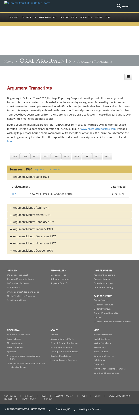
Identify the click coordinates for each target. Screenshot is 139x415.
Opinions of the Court (17, 274)
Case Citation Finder (16, 300)
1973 (76, 156)
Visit (96, 330)
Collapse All (54, 169)
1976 (45, 156)
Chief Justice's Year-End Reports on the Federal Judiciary (26, 365)
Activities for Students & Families (109, 368)
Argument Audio (102, 279)
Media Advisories (15, 343)
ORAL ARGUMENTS (47, 17)
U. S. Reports (13, 287)
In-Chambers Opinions (18, 283)
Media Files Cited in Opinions (21, 296)
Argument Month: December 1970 (34, 236)
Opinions (12, 270)
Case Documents (103, 296)
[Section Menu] (128, 77)
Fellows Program (64, 395)
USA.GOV (48, 398)
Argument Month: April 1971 (30, 207)
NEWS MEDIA (86, 17)
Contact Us (10, 395)
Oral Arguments (45, 61)
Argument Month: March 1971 (31, 215)
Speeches (11, 351)
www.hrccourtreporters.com (98, 129)
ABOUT (98, 17)
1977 (35, 156)
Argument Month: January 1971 (32, 229)
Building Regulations (60, 355)
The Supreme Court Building (64, 351)
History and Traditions (61, 347)
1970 (107, 156)
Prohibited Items (102, 338)
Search (125, 6)
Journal (98, 317)
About (54, 330)
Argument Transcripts (104, 274)
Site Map (29, 395)
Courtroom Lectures (103, 355)
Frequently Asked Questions (63, 360)
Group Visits (100, 364)
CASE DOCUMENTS (68, 17)
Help (43, 395)
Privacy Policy (28, 398)
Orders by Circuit (102, 308)
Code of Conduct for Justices (64, 343)
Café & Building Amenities (106, 372)
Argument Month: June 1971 (30, 177)
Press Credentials (15, 347)
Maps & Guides (101, 351)
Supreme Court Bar (60, 283)
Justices (54, 334)
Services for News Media (18, 334)
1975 (55, 156)
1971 (97, 156)
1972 (86, 156)
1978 (25, 156)
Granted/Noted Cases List (106, 313)
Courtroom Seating (103, 287)
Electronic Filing (58, 274)
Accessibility (100, 347)
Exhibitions (99, 360)
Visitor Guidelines (102, 343)
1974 (66, 156)
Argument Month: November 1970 (34, 243)
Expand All (40, 169)
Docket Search (101, 300)
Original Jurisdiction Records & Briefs (112, 321)
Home (8, 62)
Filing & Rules (58, 270)
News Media (13, 330)
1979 (14, 156)
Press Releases (14, 338)
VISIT (108, 17)
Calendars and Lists (103, 283)
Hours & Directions (103, 334)
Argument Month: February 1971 (33, 222)
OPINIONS (13, 17)
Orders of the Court (103, 304)
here (10, 141)
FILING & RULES (29, 17)
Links (97, 395)
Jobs (84, 395)
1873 (14, 193)
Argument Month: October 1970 (32, 250)
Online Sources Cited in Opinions (23, 291)
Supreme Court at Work (61, 338)
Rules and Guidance (60, 279)
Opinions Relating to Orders (20, 279)
